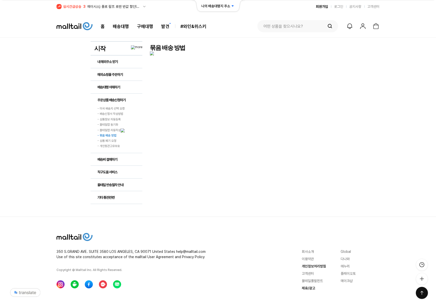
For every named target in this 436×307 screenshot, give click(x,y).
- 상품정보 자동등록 (109, 119)
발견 (165, 26)
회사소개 (308, 252)
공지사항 (355, 7)
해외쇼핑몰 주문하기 (110, 75)
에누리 (345, 266)
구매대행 (145, 26)
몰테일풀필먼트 (312, 281)
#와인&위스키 (193, 26)
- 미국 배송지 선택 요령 (111, 108)
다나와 (345, 259)
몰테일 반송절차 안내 (110, 185)
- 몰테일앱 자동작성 (109, 130)
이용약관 (308, 259)
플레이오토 (348, 273)
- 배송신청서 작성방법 (110, 114)
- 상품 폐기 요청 (106, 141)
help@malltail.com (191, 252)
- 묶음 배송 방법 (106, 135)
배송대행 (121, 26)
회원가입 (322, 7)
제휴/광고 (308, 288)
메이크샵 (347, 281)
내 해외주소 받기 (107, 62)
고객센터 (373, 7)
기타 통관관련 (106, 197)
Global (346, 252)
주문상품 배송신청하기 (111, 100)
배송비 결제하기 (107, 159)
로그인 (338, 7)
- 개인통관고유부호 (108, 146)
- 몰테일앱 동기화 (107, 124)
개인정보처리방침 (314, 266)
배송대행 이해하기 (108, 87)
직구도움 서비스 (107, 172)
